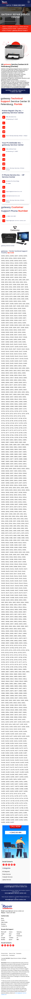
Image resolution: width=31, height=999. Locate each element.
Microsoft (3, 932)
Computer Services (12, 26)
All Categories (6, 871)
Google (3, 937)
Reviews (3, 924)
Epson (10, 939)
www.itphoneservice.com (13, 195)
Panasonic (19, 935)
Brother (3, 939)
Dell (10, 935)
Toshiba (11, 937)
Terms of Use (12, 953)
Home (4, 26)
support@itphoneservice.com (14, 191)
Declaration (12, 955)
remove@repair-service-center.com (15, 893)
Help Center (4, 922)
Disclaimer (18, 953)
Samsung (19, 932)
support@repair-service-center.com (16, 220)
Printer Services (24, 26)
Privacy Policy (4, 953)
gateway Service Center (9, 28)
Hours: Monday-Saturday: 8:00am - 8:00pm (15, 168)
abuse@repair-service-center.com (15, 899)
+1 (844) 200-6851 (18, 5)
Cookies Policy (4, 955)
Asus (10, 933)
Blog (2, 918)
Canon (10, 932)
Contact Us (4, 926)
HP (2, 935)
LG (17, 937)
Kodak (18, 933)
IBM (18, 939)
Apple (2, 933)
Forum (2, 920)
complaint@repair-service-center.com (15, 886)
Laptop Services (6, 879)
